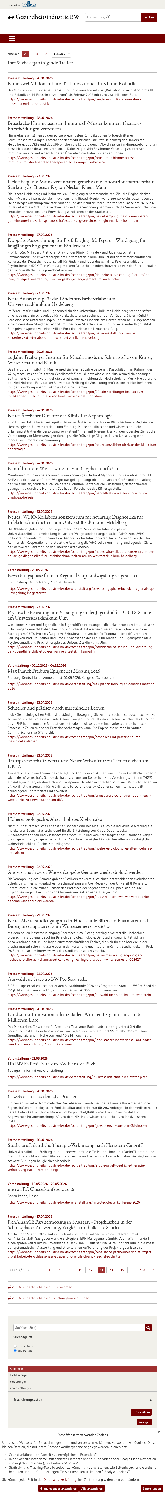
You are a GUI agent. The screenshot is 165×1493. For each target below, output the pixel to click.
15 (122, 1270)
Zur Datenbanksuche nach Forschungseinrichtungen (50, 1298)
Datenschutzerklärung (60, 1479)
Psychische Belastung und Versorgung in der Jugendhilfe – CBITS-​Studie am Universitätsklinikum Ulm (79, 615)
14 (111, 1270)
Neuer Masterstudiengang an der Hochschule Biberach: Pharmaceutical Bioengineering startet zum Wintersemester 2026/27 (78, 924)
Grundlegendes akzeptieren (58, 1488)
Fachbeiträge (18, 1375)
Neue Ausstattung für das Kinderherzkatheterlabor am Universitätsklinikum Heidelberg (61, 302)
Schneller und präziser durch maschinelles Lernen (56, 708)
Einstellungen (152, 1488)
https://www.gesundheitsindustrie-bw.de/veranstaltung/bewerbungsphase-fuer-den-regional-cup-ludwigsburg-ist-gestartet (81, 590)
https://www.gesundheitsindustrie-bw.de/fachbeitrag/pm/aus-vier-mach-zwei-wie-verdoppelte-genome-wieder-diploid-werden (79, 898)
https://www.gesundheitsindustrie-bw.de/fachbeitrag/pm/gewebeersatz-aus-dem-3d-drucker (77, 1125)
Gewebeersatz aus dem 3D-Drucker (42, 1097)
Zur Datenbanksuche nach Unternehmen (42, 1287)
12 (90, 1270)
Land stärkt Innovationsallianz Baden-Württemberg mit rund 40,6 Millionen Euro (74, 1017)
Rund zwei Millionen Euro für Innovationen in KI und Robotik (71, 84)
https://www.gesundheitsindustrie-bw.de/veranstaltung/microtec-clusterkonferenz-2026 (74, 1202)
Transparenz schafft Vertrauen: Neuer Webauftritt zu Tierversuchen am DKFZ (78, 764)
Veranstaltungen (21, 1388)
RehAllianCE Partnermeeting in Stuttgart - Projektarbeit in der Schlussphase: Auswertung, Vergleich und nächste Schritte (70, 1225)
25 (26, 54)
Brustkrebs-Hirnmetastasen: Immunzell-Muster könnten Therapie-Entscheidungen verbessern (74, 126)
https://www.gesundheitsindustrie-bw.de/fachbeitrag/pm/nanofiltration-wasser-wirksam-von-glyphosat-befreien (78, 495)
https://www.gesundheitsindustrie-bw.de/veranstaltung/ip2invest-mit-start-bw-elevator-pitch (77, 1077)
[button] (149, 1400)
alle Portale (25, 1351)
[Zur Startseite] (44, 16)
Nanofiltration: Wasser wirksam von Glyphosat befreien (63, 469)
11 (80, 1270)
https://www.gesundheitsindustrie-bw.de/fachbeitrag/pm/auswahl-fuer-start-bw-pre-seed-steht (79, 995)
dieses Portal (26, 1346)
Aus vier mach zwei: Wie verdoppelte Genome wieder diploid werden (75, 872)
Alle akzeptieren (92, 1488)
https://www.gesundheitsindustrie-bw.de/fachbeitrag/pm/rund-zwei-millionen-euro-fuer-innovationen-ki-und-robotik (74, 101)
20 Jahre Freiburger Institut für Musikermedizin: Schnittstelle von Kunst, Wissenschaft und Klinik (80, 360)
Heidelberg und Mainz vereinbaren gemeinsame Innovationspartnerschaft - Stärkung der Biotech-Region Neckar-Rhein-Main (82, 185)
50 (37, 54)
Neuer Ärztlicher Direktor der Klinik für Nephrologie (60, 416)
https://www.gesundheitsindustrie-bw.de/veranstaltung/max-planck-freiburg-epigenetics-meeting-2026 (82, 686)
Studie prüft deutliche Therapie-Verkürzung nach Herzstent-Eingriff (75, 1145)
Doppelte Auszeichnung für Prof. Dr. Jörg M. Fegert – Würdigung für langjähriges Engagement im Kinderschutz (77, 243)
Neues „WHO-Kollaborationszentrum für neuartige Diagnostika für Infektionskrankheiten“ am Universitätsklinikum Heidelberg (75, 520)
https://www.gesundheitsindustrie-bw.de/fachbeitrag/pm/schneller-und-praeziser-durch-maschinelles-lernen (74, 739)
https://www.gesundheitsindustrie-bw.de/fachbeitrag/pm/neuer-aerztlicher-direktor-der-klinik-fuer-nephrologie (82, 446)
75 (47, 54)
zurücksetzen (141, 1412)
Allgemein (16, 1369)
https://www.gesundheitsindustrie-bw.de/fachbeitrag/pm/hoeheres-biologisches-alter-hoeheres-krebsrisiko (80, 850)
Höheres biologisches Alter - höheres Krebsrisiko (55, 819)
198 (142, 1270)
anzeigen (144, 1422)
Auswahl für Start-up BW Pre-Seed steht (47, 979)
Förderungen (18, 1382)
